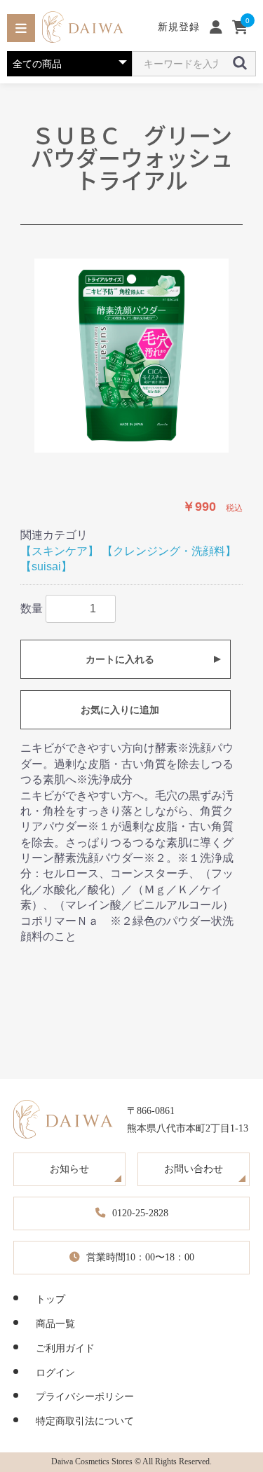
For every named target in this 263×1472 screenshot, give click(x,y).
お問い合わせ (193, 1168)
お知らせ (69, 1168)
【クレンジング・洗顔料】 (169, 551)
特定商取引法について (85, 1420)
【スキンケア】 (59, 551)
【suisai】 (46, 566)
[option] (131, 356)
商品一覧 (55, 1323)
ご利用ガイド (65, 1348)
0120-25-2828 (140, 1212)
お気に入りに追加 (120, 709)
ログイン (55, 1372)
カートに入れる (120, 659)
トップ (50, 1299)
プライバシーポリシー (85, 1396)
